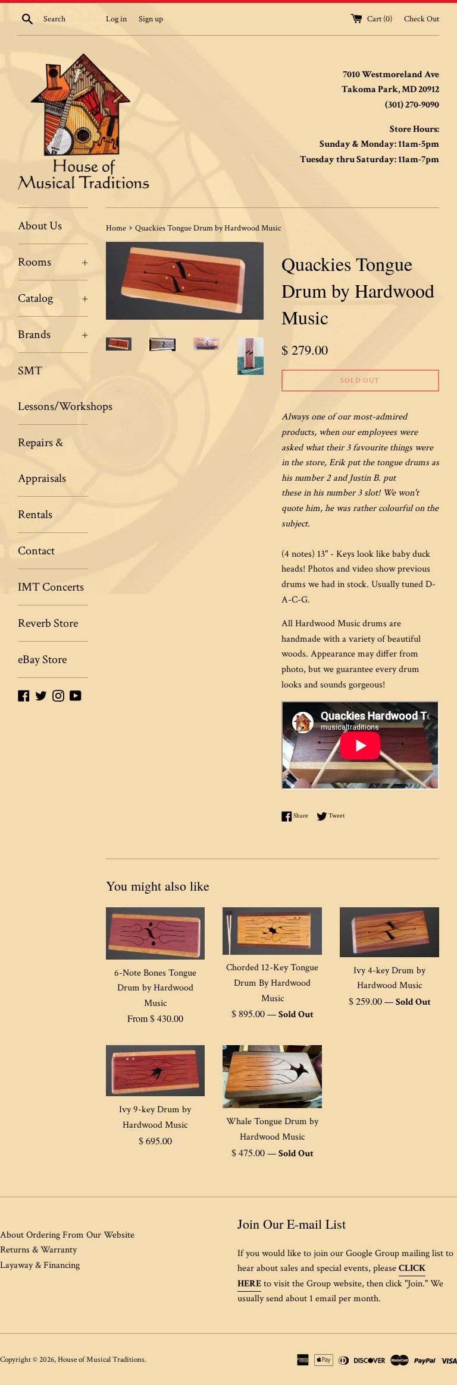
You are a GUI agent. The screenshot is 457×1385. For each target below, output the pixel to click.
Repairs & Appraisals (42, 460)
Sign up (151, 18)
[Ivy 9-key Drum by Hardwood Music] (155, 1070)
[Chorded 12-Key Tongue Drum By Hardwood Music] (272, 930)
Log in (116, 18)
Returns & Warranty (38, 1250)
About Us (40, 226)
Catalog (53, 298)
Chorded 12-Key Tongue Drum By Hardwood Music (272, 982)
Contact (36, 551)
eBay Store (42, 659)
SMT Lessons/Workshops (53, 388)
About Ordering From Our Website (67, 1235)
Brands (53, 334)
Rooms (53, 262)
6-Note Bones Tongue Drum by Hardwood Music (155, 988)
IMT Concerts (51, 587)
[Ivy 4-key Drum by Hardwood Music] (389, 932)
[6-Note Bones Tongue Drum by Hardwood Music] (155, 933)
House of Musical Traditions (101, 1359)
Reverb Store (48, 623)
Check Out (421, 18)
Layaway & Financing (40, 1265)
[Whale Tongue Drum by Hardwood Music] (272, 1076)
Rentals (35, 514)
